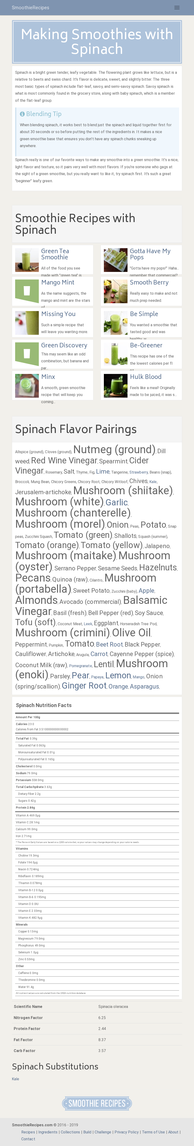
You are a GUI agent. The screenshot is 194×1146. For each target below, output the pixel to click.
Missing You (58, 315)
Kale (153, 482)
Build (87, 1132)
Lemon (118, 675)
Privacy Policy (126, 1132)
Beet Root (109, 644)
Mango (138, 677)
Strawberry (138, 472)
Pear (80, 675)
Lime (102, 471)
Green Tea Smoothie (55, 255)
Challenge (103, 1132)
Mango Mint (58, 283)
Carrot (99, 653)
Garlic (117, 503)
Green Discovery (64, 346)
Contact (28, 1139)
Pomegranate (80, 666)
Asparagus (144, 686)
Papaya (97, 677)
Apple (146, 590)
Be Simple (144, 315)
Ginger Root (84, 686)
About (173, 1132)
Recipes (28, 1132)
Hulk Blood (146, 378)
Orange (118, 686)
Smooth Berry (149, 283)
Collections (70, 1132)
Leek (88, 624)
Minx (48, 378)
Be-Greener (146, 346)
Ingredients (47, 1132)
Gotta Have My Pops (150, 255)
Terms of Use (153, 1132)
